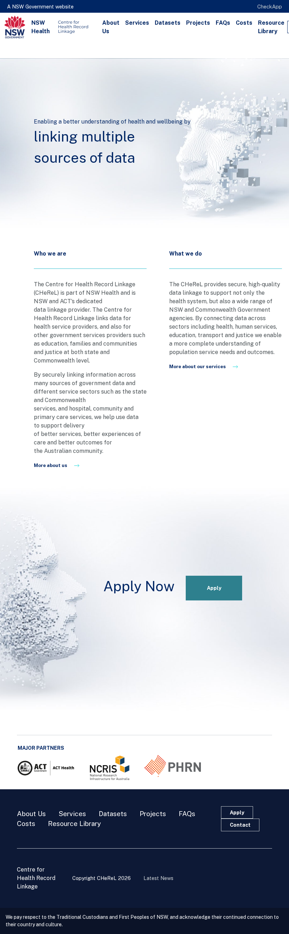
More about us (51, 465)
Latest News (158, 878)
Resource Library (271, 27)
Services (137, 22)
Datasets (167, 22)
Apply (214, 588)
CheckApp (269, 7)
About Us (110, 27)
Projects (198, 22)
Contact (240, 825)
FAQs (223, 22)
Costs (244, 22)
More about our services (198, 366)
